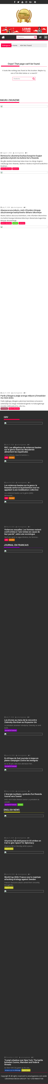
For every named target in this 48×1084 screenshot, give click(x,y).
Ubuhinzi (15, 168)
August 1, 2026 (7, 153)
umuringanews (19, 153)
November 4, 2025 (12, 1057)
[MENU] (45, 37)
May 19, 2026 (10, 791)
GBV (6, 457)
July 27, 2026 (6, 207)
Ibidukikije (4, 408)
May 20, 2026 (10, 527)
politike (15, 223)
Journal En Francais (10, 730)
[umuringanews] (3, 37)
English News (9, 849)
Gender (11, 457)
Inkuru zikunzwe (6, 168)
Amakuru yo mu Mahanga (12, 1070)
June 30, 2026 (10, 482)
